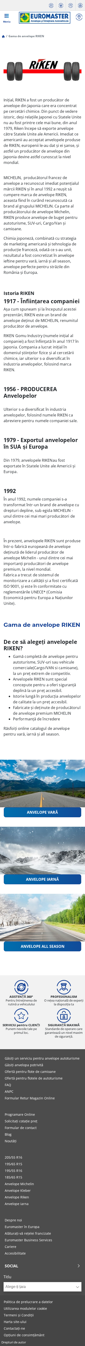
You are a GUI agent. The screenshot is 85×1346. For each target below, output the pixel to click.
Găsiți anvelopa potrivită (24, 1065)
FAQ (8, 1085)
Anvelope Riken (17, 1197)
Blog (8, 1134)
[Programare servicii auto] (51, 5)
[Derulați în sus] (72, 1336)
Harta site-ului (15, 1321)
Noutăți (11, 1141)
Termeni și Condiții (19, 1315)
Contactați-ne (14, 1328)
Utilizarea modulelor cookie (25, 1308)
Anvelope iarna (17, 1203)
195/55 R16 (13, 1170)
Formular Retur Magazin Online (30, 1098)
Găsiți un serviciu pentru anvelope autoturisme (42, 1058)
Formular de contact (21, 1127)
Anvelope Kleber (18, 1190)
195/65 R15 (13, 1164)
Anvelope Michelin (19, 1184)
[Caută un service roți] (79, 17)
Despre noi (13, 1220)
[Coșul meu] (80, 5)
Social (11, 1266)
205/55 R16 (13, 1157)
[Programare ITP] (61, 5)
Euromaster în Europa (22, 1226)
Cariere (10, 1246)
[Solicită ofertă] (70, 5)
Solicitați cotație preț (21, 1121)
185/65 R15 (13, 1177)
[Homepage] (3, 36)
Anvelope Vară (42, 812)
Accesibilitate (15, 1253)
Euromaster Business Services (28, 1240)
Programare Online (20, 1114)
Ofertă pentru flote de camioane (30, 1071)
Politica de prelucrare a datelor (28, 1302)
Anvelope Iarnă (42, 879)
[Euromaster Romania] (44, 18)
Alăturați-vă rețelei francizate (28, 1233)
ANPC (9, 1091)
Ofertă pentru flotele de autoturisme (34, 1078)
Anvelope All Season (42, 946)
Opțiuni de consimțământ (24, 1335)
